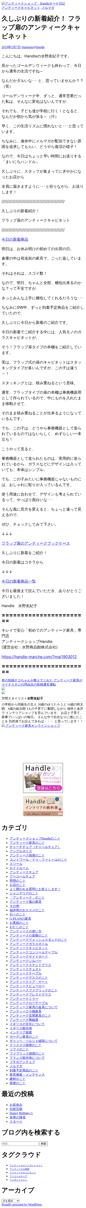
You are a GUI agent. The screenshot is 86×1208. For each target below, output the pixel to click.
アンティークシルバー (26, 960)
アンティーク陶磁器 (24, 1019)
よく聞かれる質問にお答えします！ (35, 889)
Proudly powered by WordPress (22, 1204)
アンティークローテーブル (29, 1003)
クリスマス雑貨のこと (26, 1045)
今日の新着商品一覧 (19, 581)
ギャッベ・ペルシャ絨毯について (34, 1041)
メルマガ (48, 7)
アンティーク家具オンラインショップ (32, 725)
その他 (14, 906)
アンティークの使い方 (26, 931)
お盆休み (16, 1104)
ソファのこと (19, 1049)
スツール (16, 863)
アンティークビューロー (27, 986)
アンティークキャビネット (21, 7)
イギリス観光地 (21, 1028)
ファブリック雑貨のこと (27, 1053)
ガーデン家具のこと (24, 1036)
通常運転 (43, 684)
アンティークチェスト (26, 969)
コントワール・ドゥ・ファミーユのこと (38, 859)
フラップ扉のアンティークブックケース (36, 543)
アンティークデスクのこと (29, 977)
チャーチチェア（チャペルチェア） (35, 847)
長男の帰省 (18, 1117)
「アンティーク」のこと (27, 897)
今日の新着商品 (15, 239)
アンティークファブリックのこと (34, 990)
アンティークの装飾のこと (29, 935)
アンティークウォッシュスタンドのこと (38, 939)
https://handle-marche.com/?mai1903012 (39, 656)
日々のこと (18, 914)
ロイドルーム (19, 868)
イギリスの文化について (27, 1024)
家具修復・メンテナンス (27, 1074)
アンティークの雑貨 (19, 1169)
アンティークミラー (24, 998)
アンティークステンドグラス (30, 965)
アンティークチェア (24, 872)
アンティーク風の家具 (26, 901)
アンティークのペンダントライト (26, 1165)
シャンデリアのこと (24, 893)
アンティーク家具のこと (27, 842)
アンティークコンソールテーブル (34, 952)
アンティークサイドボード (29, 956)
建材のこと (18, 1079)
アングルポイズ (21, 851)
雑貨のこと (18, 1083)
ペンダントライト (18, 1180)
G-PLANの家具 (20, 918)
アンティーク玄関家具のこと (30, 1015)
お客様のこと (19, 923)
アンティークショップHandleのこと (35, 838)
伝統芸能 (16, 1109)
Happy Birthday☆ (21, 1113)
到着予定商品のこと (24, 1070)
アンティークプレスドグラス (30, 994)
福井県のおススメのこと (27, 910)
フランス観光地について (27, 1057)
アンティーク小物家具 (26, 1011)
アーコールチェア (22, 876)
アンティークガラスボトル (29, 944)
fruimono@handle (33, 47)
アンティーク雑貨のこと (27, 855)
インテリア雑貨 (21, 1032)
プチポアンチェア (22, 1062)
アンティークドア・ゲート (29, 982)
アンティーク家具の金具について (34, 1007)
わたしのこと (19, 927)
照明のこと (18, 880)
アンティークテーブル (26, 973)
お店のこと (18, 885)
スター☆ (16, 1121)
